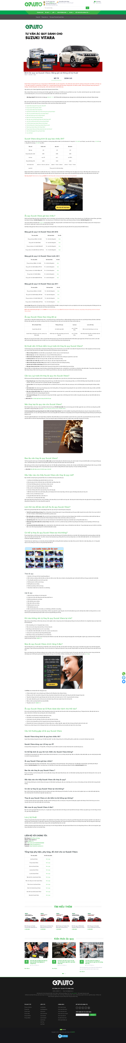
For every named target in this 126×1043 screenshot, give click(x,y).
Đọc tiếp (27, 968)
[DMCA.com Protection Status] (63, 1029)
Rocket (53, 408)
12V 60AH (97, 141)
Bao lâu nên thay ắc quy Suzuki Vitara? (35, 117)
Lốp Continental (43, 1013)
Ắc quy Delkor (27, 1017)
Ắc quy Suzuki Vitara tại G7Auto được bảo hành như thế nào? (39, 129)
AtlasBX (60, 408)
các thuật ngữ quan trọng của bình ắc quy (41, 398)
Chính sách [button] (61, 1004)
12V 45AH (78, 141)
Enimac (57, 408)
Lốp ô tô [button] (42, 1004)
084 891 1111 (50, 97)
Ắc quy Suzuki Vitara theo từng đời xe (34, 109)
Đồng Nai (50, 408)
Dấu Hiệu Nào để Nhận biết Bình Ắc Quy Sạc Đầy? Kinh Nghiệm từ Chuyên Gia (38, 962)
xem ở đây (87, 654)
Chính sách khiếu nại (62, 1019)
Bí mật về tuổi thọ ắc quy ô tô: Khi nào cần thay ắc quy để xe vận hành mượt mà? (66, 962)
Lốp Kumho (42, 1011)
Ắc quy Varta (27, 1011)
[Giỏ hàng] (95, 2)
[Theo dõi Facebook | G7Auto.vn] (77, 1008)
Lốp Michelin (43, 1007)
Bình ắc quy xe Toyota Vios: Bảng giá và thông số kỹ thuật (62, 926)
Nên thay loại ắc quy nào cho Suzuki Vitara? (36, 115)
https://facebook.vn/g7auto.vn (36, 846)
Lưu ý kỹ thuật (29, 133)
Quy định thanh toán (62, 1017)
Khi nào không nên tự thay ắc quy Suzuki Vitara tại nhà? (38, 125)
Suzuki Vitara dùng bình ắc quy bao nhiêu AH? (36, 105)
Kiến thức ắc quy (64, 938)
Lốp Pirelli (42, 1024)
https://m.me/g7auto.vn (35, 844)
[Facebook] (123, 681)
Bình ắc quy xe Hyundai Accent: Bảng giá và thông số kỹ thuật (94, 926)
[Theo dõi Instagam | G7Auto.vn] (86, 1008)
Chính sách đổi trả (62, 1015)
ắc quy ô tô (41, 222)
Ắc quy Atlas (27, 1013)
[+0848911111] (123, 673)
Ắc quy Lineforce (28, 1007)
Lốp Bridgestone (43, 1009)
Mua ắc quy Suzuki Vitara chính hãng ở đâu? (36, 127)
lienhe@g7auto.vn (69, 991)
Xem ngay (48, 859)
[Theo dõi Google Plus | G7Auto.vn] (83, 1008)
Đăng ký (92, 1014)
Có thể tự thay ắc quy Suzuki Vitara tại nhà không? (37, 123)
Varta (46, 408)
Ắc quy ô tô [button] (28, 1004)
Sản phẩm (98, 2)
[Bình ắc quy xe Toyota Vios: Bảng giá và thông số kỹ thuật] (63, 917)
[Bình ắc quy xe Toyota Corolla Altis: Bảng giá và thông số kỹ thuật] (32, 917)
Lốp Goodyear (43, 1017)
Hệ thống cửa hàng (35, 838)
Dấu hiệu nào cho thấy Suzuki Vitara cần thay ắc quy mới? (39, 119)
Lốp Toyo (42, 1022)
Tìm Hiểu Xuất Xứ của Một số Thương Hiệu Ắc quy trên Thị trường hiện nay (94, 962)
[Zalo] (123, 677)
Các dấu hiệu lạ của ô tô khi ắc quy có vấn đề (41, 469)
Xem (60, 239)
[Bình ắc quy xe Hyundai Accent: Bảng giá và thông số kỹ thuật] (94, 917)
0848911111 (52, 2)
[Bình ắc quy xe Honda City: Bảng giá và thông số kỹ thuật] (47, 917)
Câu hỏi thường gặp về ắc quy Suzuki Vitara (36, 131)
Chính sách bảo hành (62, 1009)
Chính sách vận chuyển (63, 1013)
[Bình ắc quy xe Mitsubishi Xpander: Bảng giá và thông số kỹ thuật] (79, 917)
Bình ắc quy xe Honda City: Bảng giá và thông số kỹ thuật (46, 926)
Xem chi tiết (74, 993)
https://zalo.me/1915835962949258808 (35, 842)
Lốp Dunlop (42, 1019)
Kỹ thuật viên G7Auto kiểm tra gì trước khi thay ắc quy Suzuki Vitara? (41, 111)
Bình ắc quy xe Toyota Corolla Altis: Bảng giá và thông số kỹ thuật (31, 926)
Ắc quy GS (27, 1009)
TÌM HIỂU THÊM (63, 906)
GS (43, 408)
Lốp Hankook (43, 1015)
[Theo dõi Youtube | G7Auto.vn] (89, 1008)
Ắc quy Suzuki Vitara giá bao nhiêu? (34, 107)
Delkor (64, 408)
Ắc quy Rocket (28, 1015)
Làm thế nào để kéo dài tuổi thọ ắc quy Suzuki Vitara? (38, 121)
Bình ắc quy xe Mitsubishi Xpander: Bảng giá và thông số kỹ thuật (78, 926)
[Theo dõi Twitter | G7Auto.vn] (80, 1008)
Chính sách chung (62, 1007)
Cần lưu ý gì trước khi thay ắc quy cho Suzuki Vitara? (38, 113)
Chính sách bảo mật (62, 1011)
